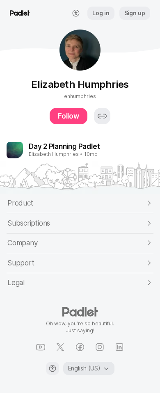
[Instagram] (100, 347)
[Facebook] (80, 347)
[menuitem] (75, 13)
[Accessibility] (52, 368)
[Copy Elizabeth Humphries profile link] (102, 116)
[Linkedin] (119, 347)
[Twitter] (60, 347)
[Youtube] (41, 347)
